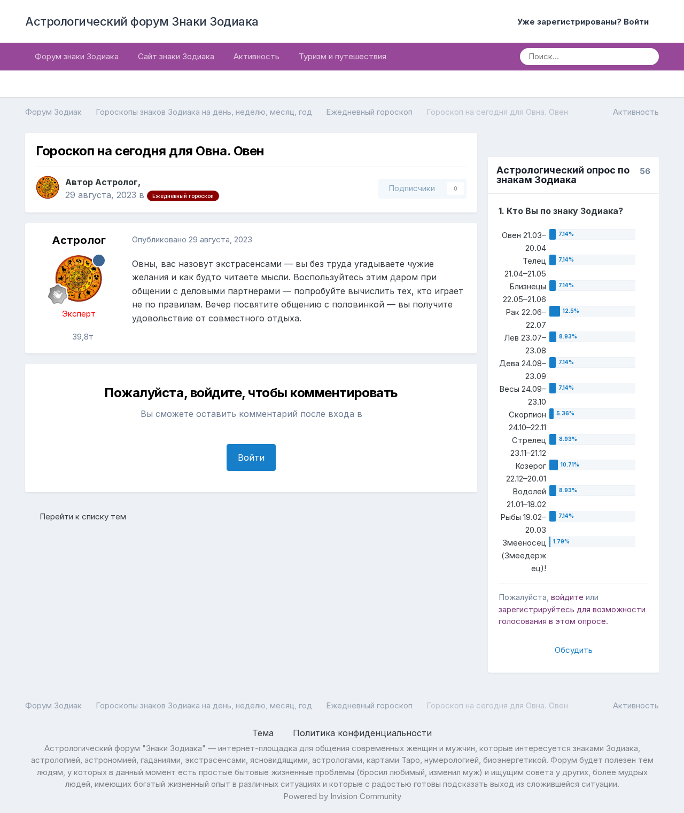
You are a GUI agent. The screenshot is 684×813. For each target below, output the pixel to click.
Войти (251, 457)
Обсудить (574, 650)
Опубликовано (192, 239)
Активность (256, 56)
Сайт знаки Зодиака (176, 56)
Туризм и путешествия (342, 56)
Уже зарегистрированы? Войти (585, 22)
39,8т (82, 336)
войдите (567, 597)
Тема (264, 733)
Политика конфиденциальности (362, 733)
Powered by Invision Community (342, 796)
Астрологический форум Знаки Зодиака (142, 21)
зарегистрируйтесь (536, 609)
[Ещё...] (458, 240)
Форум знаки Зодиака (77, 56)
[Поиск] (647, 56)
